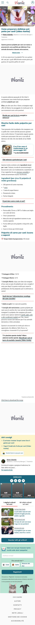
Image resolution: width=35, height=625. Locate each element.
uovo (5, 187)
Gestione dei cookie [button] (17, 617)
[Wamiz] (20, 2)
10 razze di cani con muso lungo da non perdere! (22, 523)
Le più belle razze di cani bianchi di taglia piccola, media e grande (22, 514)
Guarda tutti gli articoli (17, 540)
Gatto (17, 565)
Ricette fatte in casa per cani (14, 453)
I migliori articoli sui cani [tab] (9, 503)
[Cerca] (7, 2)
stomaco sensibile (23, 172)
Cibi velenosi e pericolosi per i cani (15, 160)
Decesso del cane (19, 528)
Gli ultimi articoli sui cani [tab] (26, 503)
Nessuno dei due (26, 565)
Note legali (17, 613)
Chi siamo (17, 597)
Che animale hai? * (17, 561)
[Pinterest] (23, 480)
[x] (15, 480)
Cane (7, 565)
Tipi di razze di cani (19, 519)
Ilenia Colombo (8, 35)
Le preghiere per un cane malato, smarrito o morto (22, 531)
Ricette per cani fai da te (11, 115)
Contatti (17, 605)
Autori (17, 601)
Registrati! (17, 572)
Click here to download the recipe (12, 400)
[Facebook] (11, 480)
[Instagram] (19, 480)
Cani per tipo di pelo (19, 509)
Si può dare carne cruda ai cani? (14, 201)
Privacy (17, 609)
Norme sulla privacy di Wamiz (19, 579)
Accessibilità (17, 621)
